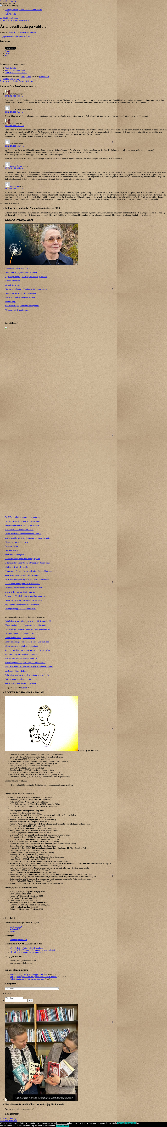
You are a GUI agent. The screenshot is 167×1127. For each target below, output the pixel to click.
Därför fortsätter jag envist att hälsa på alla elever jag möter (28, 538)
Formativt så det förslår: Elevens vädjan (16, 20)
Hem (7, 12)
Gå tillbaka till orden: (9, 18)
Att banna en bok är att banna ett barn (19, 633)
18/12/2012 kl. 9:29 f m (14, 112)
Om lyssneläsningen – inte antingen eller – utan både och (27, 642)
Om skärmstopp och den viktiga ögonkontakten (23, 521)
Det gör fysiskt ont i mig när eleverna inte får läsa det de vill (28, 621)
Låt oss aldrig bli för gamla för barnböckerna (22, 584)
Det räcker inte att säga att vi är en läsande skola (23, 600)
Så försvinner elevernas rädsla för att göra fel (22, 604)
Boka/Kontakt (10, 14)
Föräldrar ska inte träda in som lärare (19, 530)
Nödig (12, 931)
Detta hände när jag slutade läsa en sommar (22, 272)
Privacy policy (131, 1123)
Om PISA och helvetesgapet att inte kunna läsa (23, 517)
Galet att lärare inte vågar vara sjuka (19, 679)
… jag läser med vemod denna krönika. (15, 36)
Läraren (24, 687)
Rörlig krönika (10, 68)
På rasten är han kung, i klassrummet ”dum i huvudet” (25, 625)
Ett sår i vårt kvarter (12, 285)
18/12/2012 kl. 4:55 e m (14, 188)
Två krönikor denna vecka (15, 70)
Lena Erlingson (16, 166)
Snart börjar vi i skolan (18, 940)
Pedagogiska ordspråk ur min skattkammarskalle (23, 10)
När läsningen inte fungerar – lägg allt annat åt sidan (25, 663)
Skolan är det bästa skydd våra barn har (20, 592)
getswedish (14, 186)
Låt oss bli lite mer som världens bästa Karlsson (23, 534)
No (123, 1123)
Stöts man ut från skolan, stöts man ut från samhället (25, 596)
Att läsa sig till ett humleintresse (17, 310)
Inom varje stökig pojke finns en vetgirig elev (22, 559)
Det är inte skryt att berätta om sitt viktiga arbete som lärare (27, 563)
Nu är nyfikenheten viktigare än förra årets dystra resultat (27, 579)
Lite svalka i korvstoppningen (16, 542)
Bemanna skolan (11, 546)
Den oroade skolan (12, 550)
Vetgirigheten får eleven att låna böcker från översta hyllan (27, 650)
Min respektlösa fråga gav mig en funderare (21, 654)
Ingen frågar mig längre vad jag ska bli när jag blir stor (26, 277)
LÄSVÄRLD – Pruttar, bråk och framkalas (27, 948)
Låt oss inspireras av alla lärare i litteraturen (21, 646)
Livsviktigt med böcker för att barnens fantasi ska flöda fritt (28, 629)
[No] (138, 1123)
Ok (119, 1123)
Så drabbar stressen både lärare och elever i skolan (24, 588)
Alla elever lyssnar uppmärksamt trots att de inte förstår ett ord (29, 667)
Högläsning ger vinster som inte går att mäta (22, 525)
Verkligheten (26, 77)
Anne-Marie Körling (8, 1)
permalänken (44, 77)
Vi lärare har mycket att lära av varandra (20, 683)
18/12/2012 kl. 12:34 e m (14, 146)
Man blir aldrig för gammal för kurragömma (22, 306)
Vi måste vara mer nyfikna (15, 554)
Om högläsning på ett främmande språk (20, 609)
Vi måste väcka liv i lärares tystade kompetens (23, 575)
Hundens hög (10, 302)
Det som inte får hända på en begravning (21, 293)
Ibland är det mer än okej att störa (18, 268)
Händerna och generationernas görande (20, 297)
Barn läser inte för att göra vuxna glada (20, 638)
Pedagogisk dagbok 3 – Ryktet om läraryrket (27, 979)
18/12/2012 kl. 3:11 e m (14, 168)
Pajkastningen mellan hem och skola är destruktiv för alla (27, 675)
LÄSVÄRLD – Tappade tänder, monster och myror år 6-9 (32, 950)
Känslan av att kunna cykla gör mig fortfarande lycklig (26, 289)
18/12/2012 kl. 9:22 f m (14, 96)
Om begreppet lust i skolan (15, 671)
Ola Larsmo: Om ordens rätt (16, 73)
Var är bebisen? (16, 927)
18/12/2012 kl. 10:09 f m (14, 126)
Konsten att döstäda (12, 281)
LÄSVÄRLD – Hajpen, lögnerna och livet (26, 952)
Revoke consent (62, 1126)
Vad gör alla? (15, 929)
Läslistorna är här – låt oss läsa (17, 567)
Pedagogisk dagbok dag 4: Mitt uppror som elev (28, 974)
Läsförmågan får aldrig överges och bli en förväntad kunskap (28, 571)
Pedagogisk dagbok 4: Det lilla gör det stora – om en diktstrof (33, 977)
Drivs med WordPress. (8, 1121)
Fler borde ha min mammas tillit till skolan (21, 658)
